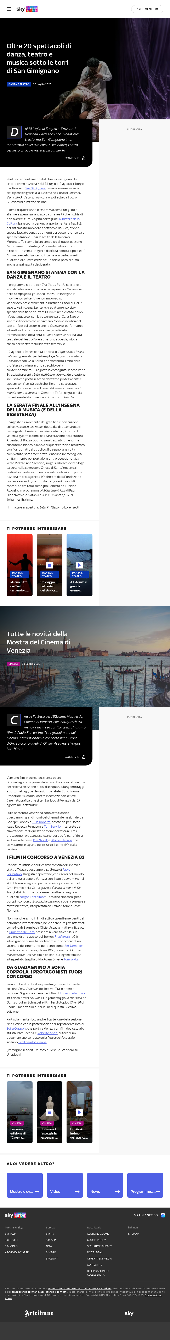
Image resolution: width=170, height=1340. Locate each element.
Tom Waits (71, 959)
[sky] (129, 1313)
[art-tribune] (39, 1313)
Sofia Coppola (16, 1028)
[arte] (29, 9)
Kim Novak (40, 840)
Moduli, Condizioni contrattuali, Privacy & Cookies (79, 1288)
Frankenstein (63, 937)
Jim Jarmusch (74, 946)
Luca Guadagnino (72, 993)
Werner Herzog (61, 840)
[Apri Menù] (12, 9)
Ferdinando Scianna (32, 1042)
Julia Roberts (41, 822)
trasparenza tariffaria (25, 1291)
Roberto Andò (47, 1033)
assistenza (47, 1291)
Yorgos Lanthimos (32, 897)
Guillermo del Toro (22, 932)
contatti (62, 1291)
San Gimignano (35, 188)
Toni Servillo (52, 826)
